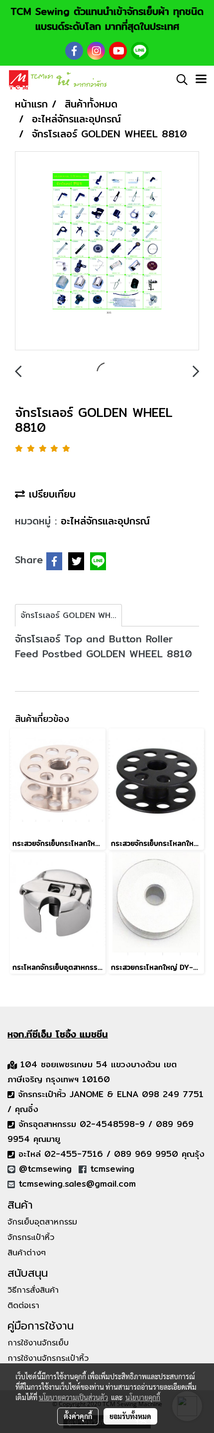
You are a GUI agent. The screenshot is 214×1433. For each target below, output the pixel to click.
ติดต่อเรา (23, 1306)
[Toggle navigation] (201, 80)
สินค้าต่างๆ (26, 1253)
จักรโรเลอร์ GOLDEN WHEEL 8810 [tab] (71, 615)
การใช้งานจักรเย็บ (38, 1343)
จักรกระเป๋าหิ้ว (30, 1237)
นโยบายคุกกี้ (142, 1397)
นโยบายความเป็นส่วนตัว (73, 1397)
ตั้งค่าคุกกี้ (78, 1416)
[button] (179, 79)
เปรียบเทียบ (50, 494)
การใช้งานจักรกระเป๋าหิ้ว (48, 1358)
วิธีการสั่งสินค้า (33, 1290)
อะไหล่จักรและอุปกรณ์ (105, 520)
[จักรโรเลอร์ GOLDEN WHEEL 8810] (107, 251)
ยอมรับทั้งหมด (130, 1416)
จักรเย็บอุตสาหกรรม (42, 1222)
